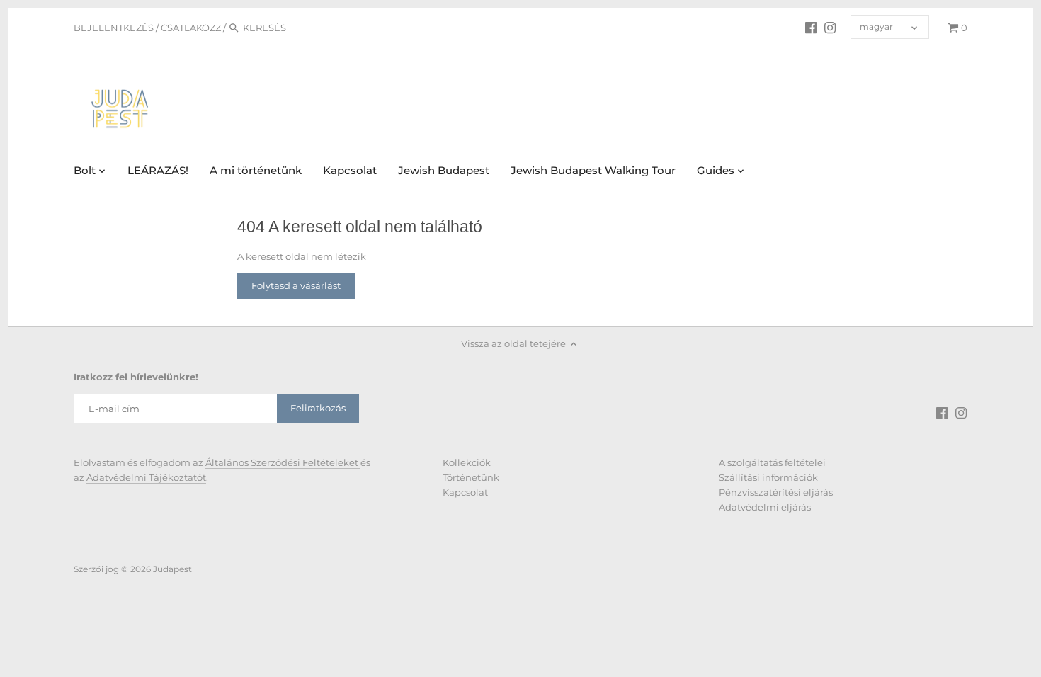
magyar (876, 27)
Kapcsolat (465, 492)
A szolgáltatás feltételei (772, 462)
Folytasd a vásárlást (296, 285)
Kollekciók (467, 462)
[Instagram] (830, 26)
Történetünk (471, 477)
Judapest (172, 569)
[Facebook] (811, 26)
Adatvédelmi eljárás (765, 507)
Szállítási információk (768, 477)
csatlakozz (191, 27)
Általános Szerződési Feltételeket (282, 462)
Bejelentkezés (114, 27)
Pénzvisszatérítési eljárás (776, 492)
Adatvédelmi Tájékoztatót (146, 477)
